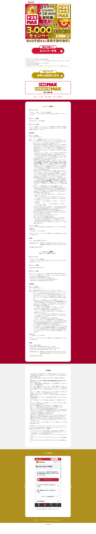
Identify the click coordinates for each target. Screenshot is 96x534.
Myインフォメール (62, 60)
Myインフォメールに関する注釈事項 (33, 64)
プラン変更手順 (58, 96)
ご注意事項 (49, 96)
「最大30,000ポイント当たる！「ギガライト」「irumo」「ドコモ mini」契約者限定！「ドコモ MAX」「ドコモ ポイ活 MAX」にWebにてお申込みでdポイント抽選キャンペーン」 (50, 162)
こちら (52, 183)
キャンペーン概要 (39, 96)
